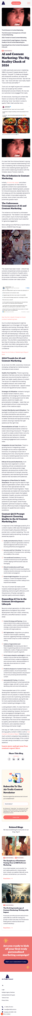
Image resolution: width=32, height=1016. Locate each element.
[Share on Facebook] (9, 759)
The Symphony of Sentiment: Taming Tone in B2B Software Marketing (14, 863)
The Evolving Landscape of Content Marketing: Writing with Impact (15, 910)
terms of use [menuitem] (5, 997)
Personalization (20, 857)
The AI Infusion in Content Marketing (12, 30)
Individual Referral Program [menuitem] (8, 995)
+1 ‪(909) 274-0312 (8, 1006)
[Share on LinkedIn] (13, 759)
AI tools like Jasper (13, 182)
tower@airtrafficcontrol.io (10, 1009)
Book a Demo (16, 3)
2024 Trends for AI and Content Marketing (14, 37)
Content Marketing (8, 50)
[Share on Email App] (23, 759)
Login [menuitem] (3, 989)
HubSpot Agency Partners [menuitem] (8, 992)
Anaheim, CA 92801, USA (10, 1012)
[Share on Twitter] (18, 759)
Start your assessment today (16, 962)
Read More (6, 878)
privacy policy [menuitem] (5, 1000)
